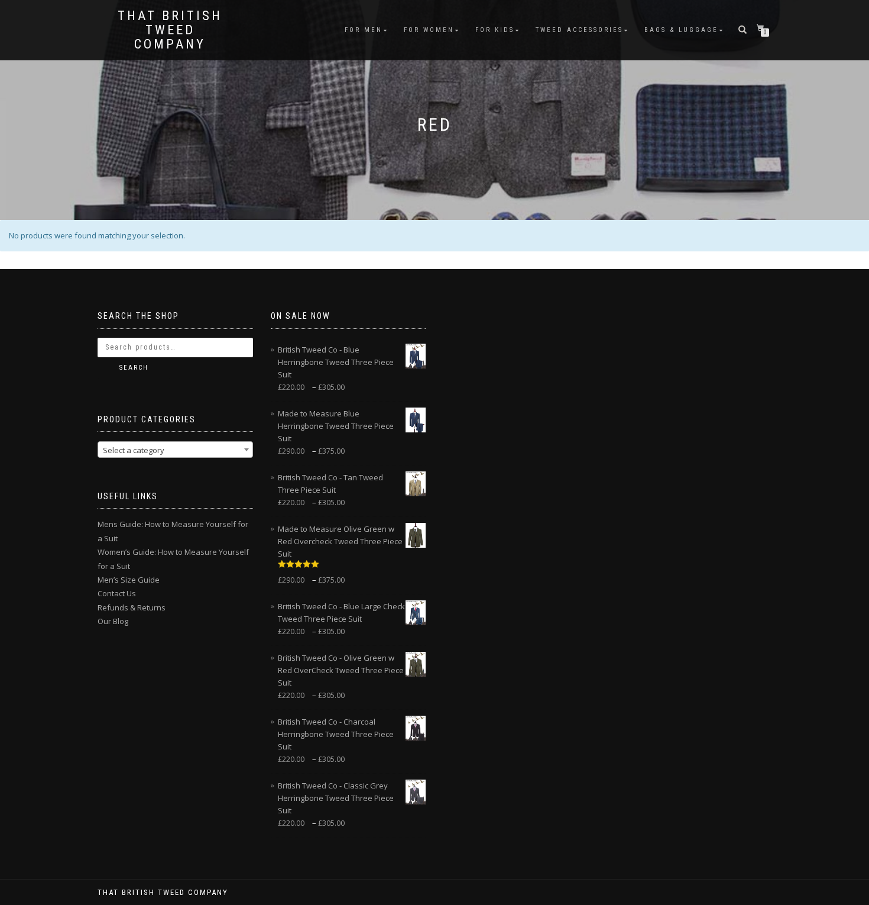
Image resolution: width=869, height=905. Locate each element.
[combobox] (175, 449)
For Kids (494, 30)
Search (133, 367)
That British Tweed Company (170, 30)
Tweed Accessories (579, 30)
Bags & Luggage (681, 30)
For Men (363, 30)
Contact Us (117, 593)
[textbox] (175, 450)
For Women (429, 30)
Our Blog (113, 621)
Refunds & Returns (132, 607)
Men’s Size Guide (129, 579)
